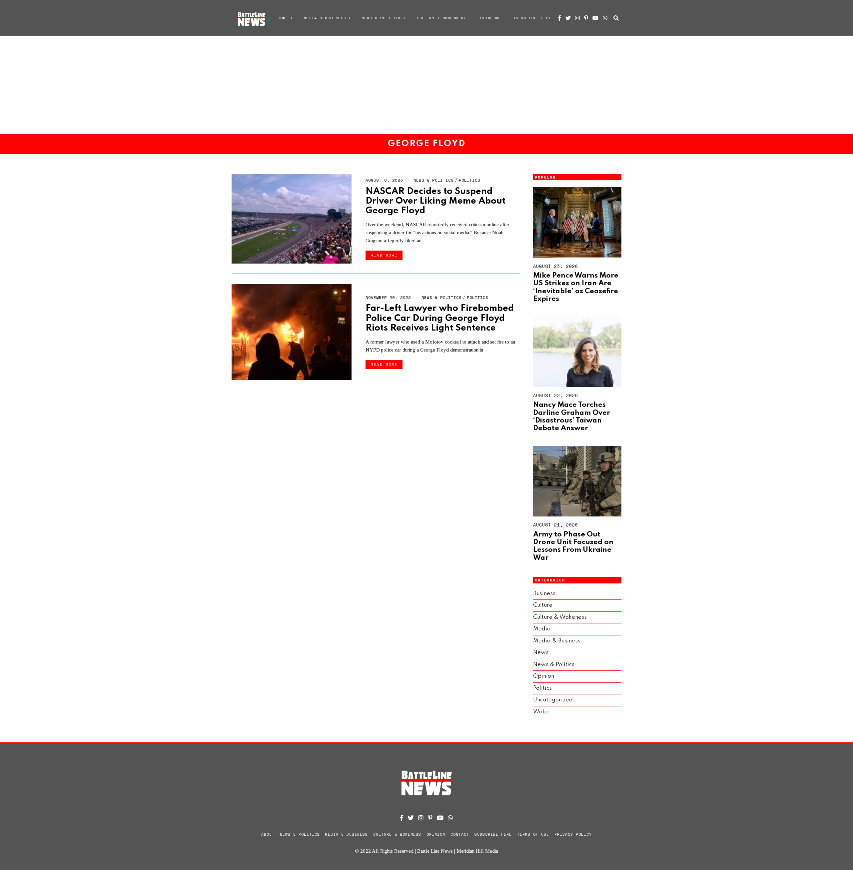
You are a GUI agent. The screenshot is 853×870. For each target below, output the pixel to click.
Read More (384, 255)
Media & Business (325, 18)
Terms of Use (533, 834)
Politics (469, 180)
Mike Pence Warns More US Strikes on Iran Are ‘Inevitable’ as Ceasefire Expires (575, 287)
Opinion (489, 18)
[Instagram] (577, 18)
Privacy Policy (573, 834)
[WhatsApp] (605, 18)
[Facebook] (559, 18)
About (268, 834)
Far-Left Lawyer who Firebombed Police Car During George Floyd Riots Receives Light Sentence (440, 318)
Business (544, 593)
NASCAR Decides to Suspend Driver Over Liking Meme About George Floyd (435, 201)
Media (542, 629)
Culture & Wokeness (441, 18)
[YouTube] (595, 18)
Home (283, 18)
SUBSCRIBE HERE (532, 18)
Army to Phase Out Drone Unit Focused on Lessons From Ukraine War (573, 546)
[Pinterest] (586, 18)
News (540, 652)
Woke (541, 712)
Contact (459, 834)
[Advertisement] (426, 85)
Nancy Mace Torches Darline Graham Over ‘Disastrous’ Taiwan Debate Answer (571, 416)
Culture (542, 605)
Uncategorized (553, 700)
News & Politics (382, 18)
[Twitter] (568, 18)
